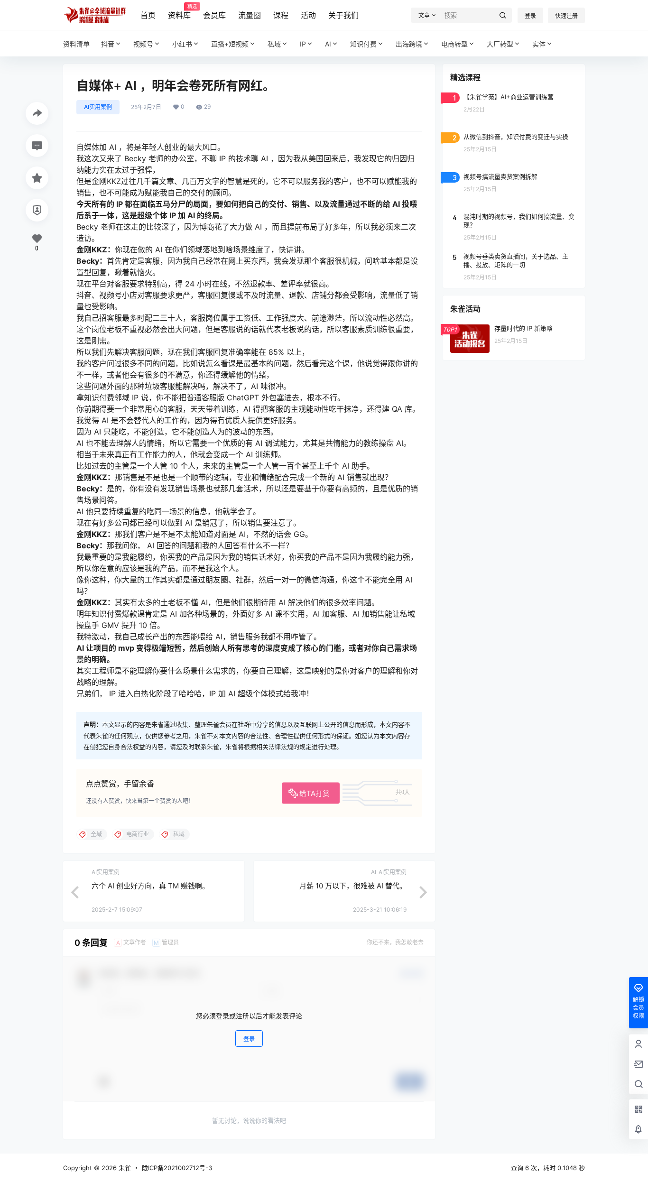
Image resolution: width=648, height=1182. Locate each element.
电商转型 (454, 44)
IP (303, 44)
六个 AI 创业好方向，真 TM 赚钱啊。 (150, 885)
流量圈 (249, 15)
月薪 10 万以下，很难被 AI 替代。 (353, 885)
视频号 (143, 44)
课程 (280, 15)
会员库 (214, 15)
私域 (274, 44)
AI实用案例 (98, 107)
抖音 (107, 44)
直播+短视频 (230, 44)
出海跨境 (409, 44)
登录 (530, 15)
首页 (148, 15)
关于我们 (343, 15)
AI (328, 44)
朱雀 (124, 1168)
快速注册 (566, 15)
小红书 (182, 44)
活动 (308, 15)
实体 (539, 44)
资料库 (179, 11)
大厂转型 (500, 44)
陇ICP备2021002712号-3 (177, 1168)
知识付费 (363, 44)
